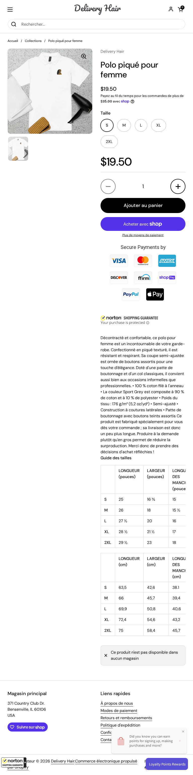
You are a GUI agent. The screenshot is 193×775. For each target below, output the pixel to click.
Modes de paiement (119, 710)
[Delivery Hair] (96, 9)
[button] (13, 762)
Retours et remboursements (126, 717)
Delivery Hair (62, 761)
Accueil (13, 41)
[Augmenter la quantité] (177, 186)
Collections (33, 41)
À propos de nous (117, 703)
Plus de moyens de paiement (143, 235)
